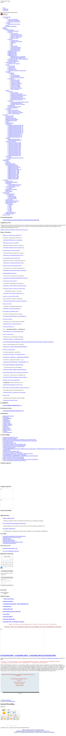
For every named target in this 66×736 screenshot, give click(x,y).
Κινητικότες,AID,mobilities (13, 20)
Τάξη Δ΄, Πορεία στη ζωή (13, 110)
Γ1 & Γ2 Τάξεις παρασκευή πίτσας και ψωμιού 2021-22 (14, 460)
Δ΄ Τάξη (10, 209)
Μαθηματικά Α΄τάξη (12, 51)
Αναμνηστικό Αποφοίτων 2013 (14, 155)
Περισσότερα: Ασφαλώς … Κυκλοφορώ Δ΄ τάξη (13, 339)
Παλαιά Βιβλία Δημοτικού (11, 202)
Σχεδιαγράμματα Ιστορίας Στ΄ (17, 97)
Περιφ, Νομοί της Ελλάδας (16, 88)
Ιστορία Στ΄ (10, 91)
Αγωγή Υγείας (8, 183)
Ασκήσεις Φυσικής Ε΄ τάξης (16, 35)
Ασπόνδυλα (10, 195)
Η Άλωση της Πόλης (12, 198)
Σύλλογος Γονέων (7, 422)
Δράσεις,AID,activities (13, 19)
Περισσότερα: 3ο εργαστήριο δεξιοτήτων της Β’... (13, 255)
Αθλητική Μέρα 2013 (8, 609)
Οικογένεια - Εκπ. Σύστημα (14, 63)
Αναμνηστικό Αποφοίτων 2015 (14, 147)
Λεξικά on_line (6, 427)
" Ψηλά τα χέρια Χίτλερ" (8, 598)
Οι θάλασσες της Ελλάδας (16, 83)
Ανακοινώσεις (6, 419)
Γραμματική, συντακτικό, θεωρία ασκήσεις (17, 70)
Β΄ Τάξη (10, 206)
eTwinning (8, 22)
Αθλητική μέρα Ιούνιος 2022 (9, 447)
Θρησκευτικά (8, 108)
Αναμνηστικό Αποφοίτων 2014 (14, 146)
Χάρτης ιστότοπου (7, 428)
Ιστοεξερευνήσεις (9, 199)
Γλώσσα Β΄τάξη (11, 67)
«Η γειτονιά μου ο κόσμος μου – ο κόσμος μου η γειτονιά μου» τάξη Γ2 (14, 288)
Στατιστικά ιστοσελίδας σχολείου (10, 438)
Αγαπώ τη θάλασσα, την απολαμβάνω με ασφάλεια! (11, 311)
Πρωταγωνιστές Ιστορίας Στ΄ (17, 99)
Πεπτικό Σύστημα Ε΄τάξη (16, 34)
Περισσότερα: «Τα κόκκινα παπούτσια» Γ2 (12, 308)
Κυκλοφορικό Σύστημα (15, 48)
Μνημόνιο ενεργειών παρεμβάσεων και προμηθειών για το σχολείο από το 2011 (19, 439)
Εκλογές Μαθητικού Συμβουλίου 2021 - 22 (12, 405)
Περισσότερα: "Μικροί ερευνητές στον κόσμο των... (14, 247)
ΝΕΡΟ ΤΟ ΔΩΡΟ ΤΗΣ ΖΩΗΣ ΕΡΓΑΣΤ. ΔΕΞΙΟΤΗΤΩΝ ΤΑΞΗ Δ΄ (13, 364)
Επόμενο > (9, 700)
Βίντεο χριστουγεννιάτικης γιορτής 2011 (12, 611)
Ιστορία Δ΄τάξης (11, 105)
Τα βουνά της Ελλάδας (15, 85)
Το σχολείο (5, 114)
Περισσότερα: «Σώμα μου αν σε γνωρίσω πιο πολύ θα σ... (15, 300)
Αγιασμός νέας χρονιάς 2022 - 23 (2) (10, 437)
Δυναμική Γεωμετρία (12, 60)
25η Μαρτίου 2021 (7, 606)
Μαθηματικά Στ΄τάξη (12, 54)
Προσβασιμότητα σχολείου (11, 120)
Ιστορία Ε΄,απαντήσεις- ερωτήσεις (18, 104)
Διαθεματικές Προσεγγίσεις (11, 189)
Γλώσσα (7, 64)
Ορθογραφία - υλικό (12, 69)
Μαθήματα (5, 28)
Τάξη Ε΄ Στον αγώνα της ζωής (14, 111)
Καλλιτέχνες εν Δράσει (10, 163)
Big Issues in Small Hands (11, 26)
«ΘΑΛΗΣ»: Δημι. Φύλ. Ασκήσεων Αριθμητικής (18, 58)
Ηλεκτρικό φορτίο (14, 38)
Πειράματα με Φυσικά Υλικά (14, 50)
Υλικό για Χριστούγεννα (11, 212)
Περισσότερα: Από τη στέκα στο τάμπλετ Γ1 (12, 323)
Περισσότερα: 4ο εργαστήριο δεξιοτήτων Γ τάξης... (13, 262)
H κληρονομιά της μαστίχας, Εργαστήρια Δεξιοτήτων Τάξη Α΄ (12, 265)
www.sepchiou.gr (47, 731)
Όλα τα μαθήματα (14, 92)
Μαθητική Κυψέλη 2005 (13, 178)
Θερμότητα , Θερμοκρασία (16, 41)
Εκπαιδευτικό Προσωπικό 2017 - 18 (15, 126)
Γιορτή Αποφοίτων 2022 (8, 441)
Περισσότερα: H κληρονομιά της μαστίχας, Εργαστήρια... (15, 270)
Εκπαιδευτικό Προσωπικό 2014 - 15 (15, 129)
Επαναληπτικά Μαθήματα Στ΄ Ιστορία (18, 95)
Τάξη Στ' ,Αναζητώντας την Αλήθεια (15, 112)
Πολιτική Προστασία (7, 432)
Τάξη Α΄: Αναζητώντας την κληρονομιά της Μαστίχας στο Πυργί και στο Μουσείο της (16, 387)
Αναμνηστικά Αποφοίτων (11, 141)
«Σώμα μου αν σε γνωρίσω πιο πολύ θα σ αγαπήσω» (11, 296)
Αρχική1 (7, 25)
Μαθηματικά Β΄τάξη (12, 53)
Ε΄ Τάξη (10, 210)
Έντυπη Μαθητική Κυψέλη (11, 164)
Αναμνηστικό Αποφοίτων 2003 (14, 145)
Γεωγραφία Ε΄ (11, 78)
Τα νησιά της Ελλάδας (15, 84)
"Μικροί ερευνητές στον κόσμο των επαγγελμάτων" (11, 242)
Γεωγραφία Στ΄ (11, 72)
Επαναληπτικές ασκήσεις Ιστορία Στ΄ (18, 98)
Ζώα (12, 45)
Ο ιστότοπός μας (6, 421)
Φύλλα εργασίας (9, 203)
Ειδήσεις (7, 161)
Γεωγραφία (8, 71)
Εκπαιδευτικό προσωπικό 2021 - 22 (15, 133)
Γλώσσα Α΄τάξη (11, 65)
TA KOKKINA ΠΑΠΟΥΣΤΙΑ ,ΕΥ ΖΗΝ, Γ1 (10, 273)
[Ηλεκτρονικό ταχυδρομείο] (53, 658)
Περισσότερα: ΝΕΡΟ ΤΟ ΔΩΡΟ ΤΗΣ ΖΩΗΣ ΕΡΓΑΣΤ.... (15, 369)
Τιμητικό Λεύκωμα (10, 122)
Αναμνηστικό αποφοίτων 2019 (14, 152)
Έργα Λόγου (8, 162)
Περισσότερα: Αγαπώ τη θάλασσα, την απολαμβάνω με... (15, 316)
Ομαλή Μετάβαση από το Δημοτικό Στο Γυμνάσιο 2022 (14, 454)
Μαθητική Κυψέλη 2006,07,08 (14, 169)
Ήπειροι (12, 74)
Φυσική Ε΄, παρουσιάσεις (16, 36)
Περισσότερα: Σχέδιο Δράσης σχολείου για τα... (13, 384)
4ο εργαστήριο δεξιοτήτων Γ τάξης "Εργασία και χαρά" (14, 444)
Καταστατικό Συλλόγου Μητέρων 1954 (10, 548)
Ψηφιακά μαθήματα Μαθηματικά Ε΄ (18, 57)
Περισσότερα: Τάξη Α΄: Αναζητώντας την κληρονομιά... (14, 392)
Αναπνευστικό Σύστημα (16, 47)
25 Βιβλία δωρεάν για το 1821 (17, 96)
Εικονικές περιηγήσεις (12, 107)
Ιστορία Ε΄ (10, 100)
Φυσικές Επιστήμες (10, 29)
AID (7, 18)
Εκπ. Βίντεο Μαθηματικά (13, 61)
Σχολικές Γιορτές (9, 181)
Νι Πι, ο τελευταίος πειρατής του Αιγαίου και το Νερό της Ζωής (14, 523)
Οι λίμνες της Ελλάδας (15, 86)
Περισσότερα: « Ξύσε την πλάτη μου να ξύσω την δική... (14, 285)
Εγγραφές (5, 431)
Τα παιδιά (8, 138)
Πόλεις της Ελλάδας (15, 89)
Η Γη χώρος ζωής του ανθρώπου (17, 77)
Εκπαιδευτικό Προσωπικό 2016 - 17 (15, 127)
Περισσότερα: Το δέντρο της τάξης (10, 400)
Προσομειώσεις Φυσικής (13, 31)
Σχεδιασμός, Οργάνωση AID (14, 21)
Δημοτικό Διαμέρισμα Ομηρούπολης (15, 157)
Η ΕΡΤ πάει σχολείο (10, 213)
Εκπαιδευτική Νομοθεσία (8, 416)
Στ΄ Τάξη (10, 211)
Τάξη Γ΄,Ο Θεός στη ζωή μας (14, 113)
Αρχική (4, 27)
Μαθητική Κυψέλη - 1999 (13, 171)
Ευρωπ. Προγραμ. (7, 17)
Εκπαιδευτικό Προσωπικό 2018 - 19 (15, 125)
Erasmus (10, 188)
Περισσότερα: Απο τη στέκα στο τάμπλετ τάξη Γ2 (13, 331)
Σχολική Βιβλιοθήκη (7, 418)
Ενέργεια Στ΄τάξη (14, 40)
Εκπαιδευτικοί (9, 124)
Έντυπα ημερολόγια (10, 115)
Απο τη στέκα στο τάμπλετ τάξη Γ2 (8, 326)
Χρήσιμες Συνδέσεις (7, 425)
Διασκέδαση (10, 204)
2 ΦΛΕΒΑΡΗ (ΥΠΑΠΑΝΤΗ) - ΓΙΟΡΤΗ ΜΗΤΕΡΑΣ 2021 (15, 603)
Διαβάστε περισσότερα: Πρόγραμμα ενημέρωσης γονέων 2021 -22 (14, 229)
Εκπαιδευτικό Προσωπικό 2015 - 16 (15, 128)
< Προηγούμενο (4, 700)
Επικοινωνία (5, 426)
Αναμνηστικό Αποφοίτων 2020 (14, 143)
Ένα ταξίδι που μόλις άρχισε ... (9, 540)
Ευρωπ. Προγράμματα (10, 186)
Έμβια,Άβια (13, 42)
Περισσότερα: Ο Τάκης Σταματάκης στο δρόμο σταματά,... (15, 377)
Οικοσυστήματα (14, 46)
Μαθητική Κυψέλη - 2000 (13, 172)
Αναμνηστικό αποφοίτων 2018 (14, 150)
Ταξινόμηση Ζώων (12, 196)
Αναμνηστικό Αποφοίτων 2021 (14, 153)
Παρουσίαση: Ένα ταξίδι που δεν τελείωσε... (12, 537)
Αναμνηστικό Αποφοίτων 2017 (14, 149)
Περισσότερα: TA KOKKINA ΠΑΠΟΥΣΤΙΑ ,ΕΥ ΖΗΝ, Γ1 (15, 278)
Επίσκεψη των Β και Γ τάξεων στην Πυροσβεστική (13, 458)
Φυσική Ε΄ (10, 32)
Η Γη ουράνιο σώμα (15, 75)
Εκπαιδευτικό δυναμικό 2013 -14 (15, 136)
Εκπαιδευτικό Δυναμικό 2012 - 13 (15, 135)
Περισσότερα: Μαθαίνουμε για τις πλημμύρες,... (13, 240)
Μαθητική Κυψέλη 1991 (13, 168)
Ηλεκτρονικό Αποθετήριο (11, 118)
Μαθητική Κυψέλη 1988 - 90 (14, 167)
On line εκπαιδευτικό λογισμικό (12, 200)
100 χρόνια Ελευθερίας (8, 601)
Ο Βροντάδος (8, 156)
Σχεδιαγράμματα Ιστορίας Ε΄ (17, 103)
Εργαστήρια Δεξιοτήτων (10, 701)
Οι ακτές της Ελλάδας (15, 82)
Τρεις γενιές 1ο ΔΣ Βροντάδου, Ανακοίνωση (11, 551)
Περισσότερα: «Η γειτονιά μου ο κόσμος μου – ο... (13, 293)
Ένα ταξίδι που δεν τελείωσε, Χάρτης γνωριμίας (13, 542)
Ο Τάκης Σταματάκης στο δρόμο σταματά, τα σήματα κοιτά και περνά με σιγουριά (15, 372)
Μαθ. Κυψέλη (6, 160)
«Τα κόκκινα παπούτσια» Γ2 (7, 303)
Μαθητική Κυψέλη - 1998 (13, 170)
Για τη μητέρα (6, 614)
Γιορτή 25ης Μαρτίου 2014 (9, 619)
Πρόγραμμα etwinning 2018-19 (9, 543)
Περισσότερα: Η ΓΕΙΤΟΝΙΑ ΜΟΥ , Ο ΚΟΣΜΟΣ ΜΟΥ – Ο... (16, 361)
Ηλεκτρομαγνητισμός (15, 49)
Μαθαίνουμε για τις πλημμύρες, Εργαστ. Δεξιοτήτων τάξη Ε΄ (12, 235)
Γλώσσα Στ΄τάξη (11, 68)
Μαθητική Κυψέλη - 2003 (13, 176)
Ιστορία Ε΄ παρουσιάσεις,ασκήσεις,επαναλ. (20, 102)
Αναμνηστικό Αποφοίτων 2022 (14, 142)
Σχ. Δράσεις (5, 179)
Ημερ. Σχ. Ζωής (6, 214)
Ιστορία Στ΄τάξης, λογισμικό (16, 93)
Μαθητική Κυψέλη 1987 (13, 166)
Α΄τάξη (9, 205)
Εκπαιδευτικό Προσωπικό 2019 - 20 (15, 131)
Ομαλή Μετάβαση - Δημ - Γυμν (14, 184)
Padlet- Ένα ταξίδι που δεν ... (9, 539)
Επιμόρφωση (8, 190)
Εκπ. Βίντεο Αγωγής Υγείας (14, 185)
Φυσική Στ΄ (10, 39)
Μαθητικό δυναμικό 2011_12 (14, 139)
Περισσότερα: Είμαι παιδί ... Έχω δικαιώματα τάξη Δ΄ (14, 354)
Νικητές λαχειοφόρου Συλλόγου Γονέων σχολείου (13, 457)
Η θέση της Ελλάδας (15, 81)
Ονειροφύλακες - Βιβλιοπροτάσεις (9, 528)
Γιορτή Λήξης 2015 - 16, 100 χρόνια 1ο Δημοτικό (13, 621)
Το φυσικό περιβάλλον (15, 76)
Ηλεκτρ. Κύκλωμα (12, 197)
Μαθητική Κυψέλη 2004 (13, 177)
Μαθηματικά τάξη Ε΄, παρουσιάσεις (18, 56)
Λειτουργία (8, 159)
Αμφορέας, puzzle (7, 538)
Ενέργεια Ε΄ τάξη (14, 33)
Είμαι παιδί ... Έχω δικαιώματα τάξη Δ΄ (9, 349)
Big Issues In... (6, 417)
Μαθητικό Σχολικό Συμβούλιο (12, 119)
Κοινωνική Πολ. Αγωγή (10, 62)
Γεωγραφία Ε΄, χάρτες (15, 79)
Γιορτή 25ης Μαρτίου (8, 616)
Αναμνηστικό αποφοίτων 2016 (14, 148)
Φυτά (12, 43)
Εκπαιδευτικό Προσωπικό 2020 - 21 (15, 132)
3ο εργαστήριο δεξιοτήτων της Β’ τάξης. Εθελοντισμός (11, 250)
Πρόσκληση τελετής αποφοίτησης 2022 (11, 451)
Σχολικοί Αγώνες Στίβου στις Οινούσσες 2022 (12, 452)
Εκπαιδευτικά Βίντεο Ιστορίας (14, 106)
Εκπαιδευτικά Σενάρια (10, 193)
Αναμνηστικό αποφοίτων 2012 (14, 154)
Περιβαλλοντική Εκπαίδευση (12, 182)
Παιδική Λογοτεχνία (7, 429)
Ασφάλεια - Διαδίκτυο (7, 424)
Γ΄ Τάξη (9, 207)
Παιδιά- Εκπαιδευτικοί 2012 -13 (14, 140)
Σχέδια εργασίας (9, 191)
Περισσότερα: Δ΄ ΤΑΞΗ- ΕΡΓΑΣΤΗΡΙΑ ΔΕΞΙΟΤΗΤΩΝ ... (15, 346)
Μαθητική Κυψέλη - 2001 (13, 174)
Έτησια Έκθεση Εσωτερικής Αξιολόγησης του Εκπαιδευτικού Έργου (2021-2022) (21, 220)
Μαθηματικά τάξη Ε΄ (12, 55)
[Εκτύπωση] (44, 658)
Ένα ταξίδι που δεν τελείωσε (14, 24)
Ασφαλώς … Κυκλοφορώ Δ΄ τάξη (8, 334)
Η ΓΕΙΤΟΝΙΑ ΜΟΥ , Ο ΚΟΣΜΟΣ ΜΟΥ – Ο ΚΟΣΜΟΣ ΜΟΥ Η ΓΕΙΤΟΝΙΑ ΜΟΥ (16, 357)
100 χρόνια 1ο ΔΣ (9, 117)
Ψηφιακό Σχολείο (6, 420)
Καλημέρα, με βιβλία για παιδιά (8, 518)
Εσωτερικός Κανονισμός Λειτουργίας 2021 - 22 (13, 410)
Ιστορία (7, 90)
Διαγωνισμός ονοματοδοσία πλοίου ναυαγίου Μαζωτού (14, 536)
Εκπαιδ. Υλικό (6, 192)
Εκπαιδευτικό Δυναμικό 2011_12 (15, 134)
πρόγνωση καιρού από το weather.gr (11, 725)
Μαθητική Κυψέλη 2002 (13, 175)
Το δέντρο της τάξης (6, 395)
